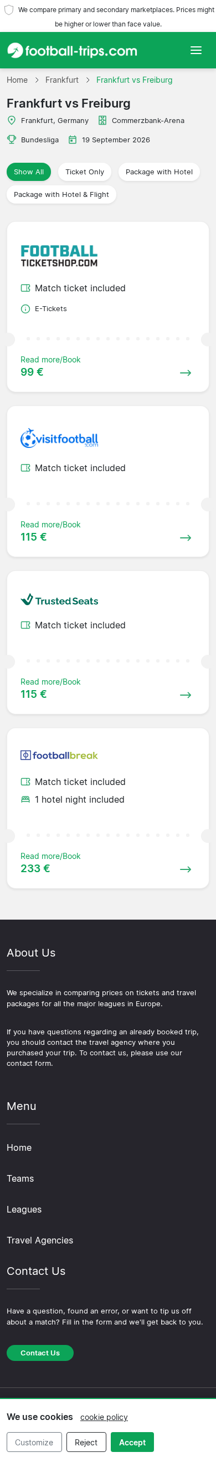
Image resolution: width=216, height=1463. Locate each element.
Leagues (24, 1209)
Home (19, 1147)
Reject (86, 1442)
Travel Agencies (40, 1240)
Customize (34, 1442)
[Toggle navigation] (196, 50)
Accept (132, 1442)
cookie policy (104, 1417)
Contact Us (40, 1353)
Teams (20, 1178)
